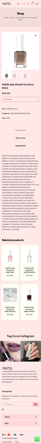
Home (6, 17)
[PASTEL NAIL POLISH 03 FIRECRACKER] (10, 295)
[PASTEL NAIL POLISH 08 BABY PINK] (10, 256)
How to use (20, 138)
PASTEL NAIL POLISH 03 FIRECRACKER (10, 309)
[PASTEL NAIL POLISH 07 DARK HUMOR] (29, 295)
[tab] (20, 130)
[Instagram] (3, 409)
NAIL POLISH (15, 113)
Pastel (28, 113)
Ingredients (20, 145)
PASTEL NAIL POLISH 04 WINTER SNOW (29, 270)
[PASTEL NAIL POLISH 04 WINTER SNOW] (29, 256)
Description (20, 130)
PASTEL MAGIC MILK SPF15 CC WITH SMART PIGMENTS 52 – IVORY (18, 435)
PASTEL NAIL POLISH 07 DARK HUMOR (29, 309)
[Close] (29, 429)
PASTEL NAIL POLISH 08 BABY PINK (10, 270)
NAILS (12, 17)
